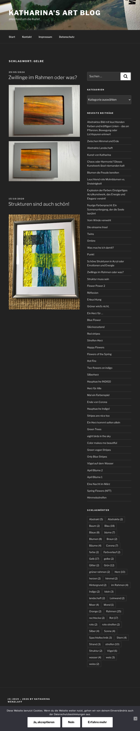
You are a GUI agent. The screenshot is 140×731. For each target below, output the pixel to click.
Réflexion (92, 292)
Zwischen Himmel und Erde (103, 141)
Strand (95, 644)
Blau (109, 525)
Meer (94, 604)
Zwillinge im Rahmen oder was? (42, 77)
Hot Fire (91, 360)
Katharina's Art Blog (55, 13)
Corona (112, 545)
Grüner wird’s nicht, (98, 306)
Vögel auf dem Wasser (100, 463)
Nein (71, 722)
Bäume (95, 545)
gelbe (109, 558)
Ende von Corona (97, 401)
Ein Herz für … (95, 313)
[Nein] (135, 718)
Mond (109, 604)
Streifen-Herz (95, 340)
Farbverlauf (112, 552)
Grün (109, 565)
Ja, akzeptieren (44, 722)
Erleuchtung (94, 299)
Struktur (95, 650)
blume (109, 532)
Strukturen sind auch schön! (38, 204)
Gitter (94, 565)
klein (109, 591)
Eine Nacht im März (98, 484)
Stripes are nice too (98, 415)
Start (12, 36)
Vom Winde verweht (99, 220)
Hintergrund (97, 585)
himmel (111, 578)
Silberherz (93, 374)
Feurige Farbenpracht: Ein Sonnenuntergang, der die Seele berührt (105, 209)
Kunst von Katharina (99, 154)
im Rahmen (119, 585)
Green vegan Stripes (99, 449)
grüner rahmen (99, 571)
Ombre (91, 240)
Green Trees (94, 429)
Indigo (94, 591)
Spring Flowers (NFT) (99, 490)
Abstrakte (115, 519)
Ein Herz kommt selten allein (103, 422)
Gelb (94, 558)
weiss (94, 663)
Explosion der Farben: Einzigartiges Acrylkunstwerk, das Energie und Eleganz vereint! (107, 194)
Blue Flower (94, 319)
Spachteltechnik (100, 637)
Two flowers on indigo (99, 367)
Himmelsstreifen (96, 497)
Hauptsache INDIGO (99, 381)
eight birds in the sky (99, 436)
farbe (94, 552)
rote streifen (111, 624)
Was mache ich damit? (100, 247)
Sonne (109, 631)
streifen (112, 644)
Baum (94, 525)
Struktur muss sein (98, 279)
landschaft (97, 598)
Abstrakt (96, 519)
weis (110, 657)
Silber (94, 631)
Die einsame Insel (97, 227)
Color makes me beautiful (102, 442)
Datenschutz (66, 36)
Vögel (112, 650)
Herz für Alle (94, 388)
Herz (120, 571)
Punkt (90, 254)
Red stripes (93, 333)
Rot (113, 617)
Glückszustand (95, 326)
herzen (95, 578)
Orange (95, 611)
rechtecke (97, 617)
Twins (90, 233)
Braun (112, 538)
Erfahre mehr (97, 722)
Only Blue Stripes (97, 456)
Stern (122, 637)
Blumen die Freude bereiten (103, 172)
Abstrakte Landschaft (100, 147)
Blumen (95, 538)
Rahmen (113, 611)
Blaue (94, 532)
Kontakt (27, 36)
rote (93, 624)
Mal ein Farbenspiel (98, 395)
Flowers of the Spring (99, 354)
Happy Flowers (95, 347)
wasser (95, 657)
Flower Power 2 (96, 285)
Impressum (45, 36)
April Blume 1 (94, 477)
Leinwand (117, 598)
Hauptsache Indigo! (98, 408)
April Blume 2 (95, 470)
